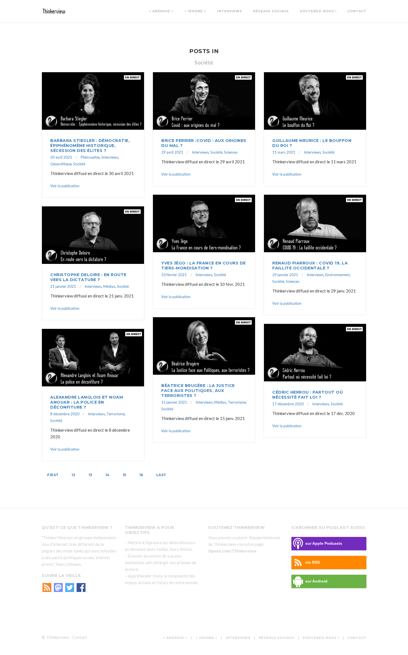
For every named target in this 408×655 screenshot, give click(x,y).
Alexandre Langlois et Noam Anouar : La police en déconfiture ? (86, 402)
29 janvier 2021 (285, 274)
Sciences (231, 152)
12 (73, 475)
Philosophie (90, 157)
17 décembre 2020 (288, 404)
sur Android (316, 581)
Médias (109, 286)
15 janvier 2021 (174, 402)
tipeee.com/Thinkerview (232, 550)
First (53, 475)
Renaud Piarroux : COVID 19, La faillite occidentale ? (310, 266)
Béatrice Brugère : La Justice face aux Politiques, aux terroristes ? (198, 390)
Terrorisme (237, 402)
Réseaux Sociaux (271, 11)
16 (141, 475)
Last (161, 475)
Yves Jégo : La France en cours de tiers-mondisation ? (203, 266)
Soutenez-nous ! (318, 11)
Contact (356, 11)
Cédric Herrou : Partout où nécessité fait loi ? (307, 395)
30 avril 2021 (61, 157)
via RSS (312, 562)
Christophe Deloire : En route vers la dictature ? (88, 277)
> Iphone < (195, 11)
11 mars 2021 (283, 152)
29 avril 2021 (172, 152)
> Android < (161, 11)
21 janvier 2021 (63, 286)
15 (124, 475)
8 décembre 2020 (64, 414)
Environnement (337, 274)
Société (79, 164)
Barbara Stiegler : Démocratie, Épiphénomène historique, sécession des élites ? (90, 145)
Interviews (229, 11)
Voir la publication (64, 186)
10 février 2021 (174, 274)
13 (90, 475)
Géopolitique (61, 164)
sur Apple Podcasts (323, 543)
